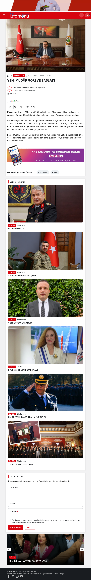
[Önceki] (9, 549)
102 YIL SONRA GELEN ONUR (20, 464)
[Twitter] (13, 576)
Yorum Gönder (15, 527)
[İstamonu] (19, 15)
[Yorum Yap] (10, 107)
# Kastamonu (42, 172)
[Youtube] (21, 576)
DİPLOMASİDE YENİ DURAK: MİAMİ (23, 370)
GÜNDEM (12, 225)
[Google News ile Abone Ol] (15, 101)
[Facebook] (8, 576)
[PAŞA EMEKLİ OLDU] (45, 549)
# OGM (54, 172)
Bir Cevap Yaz (16, 476)
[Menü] (4, 15)
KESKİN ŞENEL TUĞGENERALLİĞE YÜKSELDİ (27, 417)
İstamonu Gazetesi (21, 88)
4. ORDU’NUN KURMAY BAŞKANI (22, 276)
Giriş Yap (30, 527)
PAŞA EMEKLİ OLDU (16, 228)
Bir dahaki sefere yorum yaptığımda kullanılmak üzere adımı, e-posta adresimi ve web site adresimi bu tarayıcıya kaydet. (46, 521)
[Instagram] (17, 576)
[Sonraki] (82, 549)
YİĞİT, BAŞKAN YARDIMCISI (20, 323)
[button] (81, 15)
